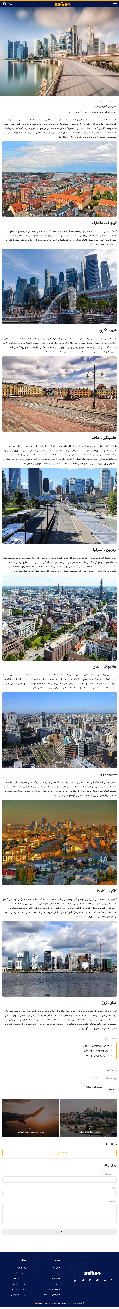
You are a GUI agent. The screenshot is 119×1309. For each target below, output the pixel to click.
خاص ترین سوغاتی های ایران (96, 1045)
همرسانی (108, 1078)
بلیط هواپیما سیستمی (18, 1294)
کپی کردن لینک (103, 1073)
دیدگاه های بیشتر (59, 1153)
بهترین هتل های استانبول (88, 1130)
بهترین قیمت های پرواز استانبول (30, 1130)
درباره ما (57, 1273)
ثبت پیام (59, 1231)
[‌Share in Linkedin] (55, 1064)
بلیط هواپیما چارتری (19, 1289)
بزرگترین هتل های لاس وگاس (96, 1056)
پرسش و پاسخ (21, 1273)
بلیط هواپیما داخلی (19, 1278)
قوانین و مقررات (54, 1284)
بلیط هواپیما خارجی (19, 1284)
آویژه (37, 1303)
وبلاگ (114, 101)
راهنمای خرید (21, 1267)
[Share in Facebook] (71, 1064)
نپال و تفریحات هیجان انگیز (96, 1051)
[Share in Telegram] (48, 1064)
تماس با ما (56, 1267)
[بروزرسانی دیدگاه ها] (107, 1144)
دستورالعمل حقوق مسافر (51, 1294)
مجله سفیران (55, 1278)
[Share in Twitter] (63, 1064)
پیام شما (113, 1201)
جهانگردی (110, 1070)
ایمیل (114, 1187)
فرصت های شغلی (54, 1289)
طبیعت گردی (104, 101)
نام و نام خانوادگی (110, 1174)
